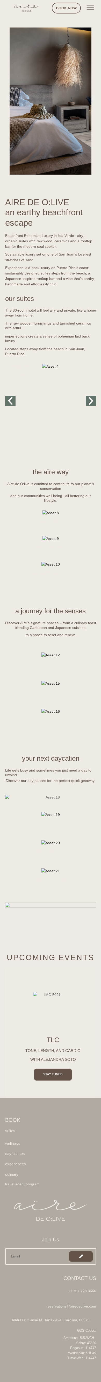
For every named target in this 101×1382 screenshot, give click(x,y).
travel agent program (22, 1184)
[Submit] (81, 1256)
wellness (50, 520)
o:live (21, 374)
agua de (24, 366)
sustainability (50, 573)
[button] (8, 97)
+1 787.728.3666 (82, 1291)
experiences (50, 546)
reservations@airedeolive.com (71, 1306)
